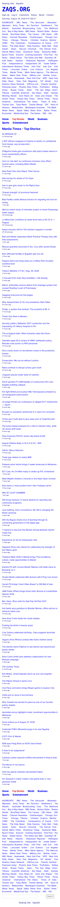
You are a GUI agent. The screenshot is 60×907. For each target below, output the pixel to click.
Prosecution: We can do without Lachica (20, 360)
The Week (51, 107)
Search (50, 896)
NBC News (7, 78)
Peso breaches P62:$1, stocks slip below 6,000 (23, 436)
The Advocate (37, 22)
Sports (5, 122)
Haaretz (19, 60)
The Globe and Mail (33, 57)
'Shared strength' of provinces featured (20, 192)
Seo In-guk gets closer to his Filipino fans (20, 185)
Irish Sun (47, 66)
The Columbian (18, 43)
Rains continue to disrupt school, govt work (21, 367)
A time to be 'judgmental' (13, 750)
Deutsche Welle (49, 52)
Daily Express (33, 46)
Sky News (36, 93)
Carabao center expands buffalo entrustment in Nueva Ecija (29, 757)
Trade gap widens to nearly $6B (16, 457)
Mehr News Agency (34, 72)
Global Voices (16, 57)
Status (34, 15)
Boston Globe (43, 31)
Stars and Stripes (43, 96)
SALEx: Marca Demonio (12, 450)
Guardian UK (50, 57)
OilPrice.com (32, 84)
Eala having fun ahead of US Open (17, 178)
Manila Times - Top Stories (21, 129)
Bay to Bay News (15, 31)
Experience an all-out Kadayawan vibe (19, 540)
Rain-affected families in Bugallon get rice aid (22, 254)
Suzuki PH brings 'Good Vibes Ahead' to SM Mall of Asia (27, 584)
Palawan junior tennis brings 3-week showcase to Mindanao (29, 464)
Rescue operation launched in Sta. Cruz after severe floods (29, 246)
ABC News (22, 22)
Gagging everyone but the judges (17, 295)
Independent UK (33, 63)
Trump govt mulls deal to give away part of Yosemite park (28, 419)
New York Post (33, 78)
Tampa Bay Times (25, 98)
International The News (26, 101)
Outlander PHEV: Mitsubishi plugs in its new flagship (25, 729)
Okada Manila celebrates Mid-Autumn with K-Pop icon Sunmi (29, 577)
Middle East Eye (21, 113)
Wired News (8, 110)
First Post (48, 54)
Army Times (18, 25)
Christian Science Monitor (43, 40)
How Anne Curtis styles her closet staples (21, 618)
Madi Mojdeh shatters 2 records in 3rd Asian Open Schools (29, 478)
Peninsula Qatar (9, 87)
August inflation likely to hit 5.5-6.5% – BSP (21, 443)
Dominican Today (31, 52)
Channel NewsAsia (18, 37)
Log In (14, 15)
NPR (45, 78)
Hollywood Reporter (35, 60)
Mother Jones (49, 75)
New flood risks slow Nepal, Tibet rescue (20, 171)
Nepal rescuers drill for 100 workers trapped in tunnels (27, 229)
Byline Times (50, 110)
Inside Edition (50, 63)
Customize (24, 15)
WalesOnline (17, 107)
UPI (46, 104)
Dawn (13, 49)
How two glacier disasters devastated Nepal (22, 772)
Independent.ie (16, 63)
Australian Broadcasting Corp (26, 28)
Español (19, 3)
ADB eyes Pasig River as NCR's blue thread (21, 743)
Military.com (35, 75)
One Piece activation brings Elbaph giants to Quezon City (28, 688)
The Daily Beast (17, 46)
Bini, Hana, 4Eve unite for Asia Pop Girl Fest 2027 (24, 601)
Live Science (36, 69)
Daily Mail (46, 46)
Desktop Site (8, 3)
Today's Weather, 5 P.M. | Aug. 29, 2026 (20, 271)
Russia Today (17, 90)
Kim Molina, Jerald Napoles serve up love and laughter (27, 674)
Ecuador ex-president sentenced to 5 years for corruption (28, 412)
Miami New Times (18, 75)
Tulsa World (21, 104)
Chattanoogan (36, 37)
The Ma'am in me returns (13, 764)
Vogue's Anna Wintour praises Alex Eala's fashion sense (27, 639)
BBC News (30, 31)
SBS (44, 113)
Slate (46, 93)
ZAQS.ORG (16, 9)
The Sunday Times (10, 666)
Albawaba (51, 22)
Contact (50, 15)
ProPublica (45, 87)
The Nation (35, 113)
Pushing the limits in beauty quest (17, 625)
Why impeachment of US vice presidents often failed (26, 302)
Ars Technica (33, 25)
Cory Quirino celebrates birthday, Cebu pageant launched (28, 632)
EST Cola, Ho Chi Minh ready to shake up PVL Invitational (28, 471)
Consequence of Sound (39, 43)
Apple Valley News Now (29, 110)
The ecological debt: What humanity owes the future (26, 333)
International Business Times (15, 66)
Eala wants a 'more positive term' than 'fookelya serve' (26, 485)
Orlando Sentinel (48, 84)
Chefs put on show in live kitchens (17, 695)
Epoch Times (8, 54)
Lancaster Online (19, 69)
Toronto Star (8, 104)
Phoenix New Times (28, 87)
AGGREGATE (7, 22)
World (31, 119)
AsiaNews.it (46, 25)
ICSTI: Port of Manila (11, 736)
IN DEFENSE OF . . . (11, 134)
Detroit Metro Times (11, 52)
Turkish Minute (36, 104)
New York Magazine (27, 81)
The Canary (33, 34)
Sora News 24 (26, 96)
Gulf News (7, 60)
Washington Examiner (35, 107)
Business (42, 119)
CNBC (5, 43)
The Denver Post (47, 49)
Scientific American (20, 93)
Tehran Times (43, 98)
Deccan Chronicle (27, 49)
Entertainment (20, 122)
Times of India (48, 101)
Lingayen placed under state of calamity (20, 374)
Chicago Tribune (19, 40)
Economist (6, 113)
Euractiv (19, 54)
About (41, 15)
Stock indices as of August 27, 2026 (18, 722)
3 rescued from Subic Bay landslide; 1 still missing (24, 278)
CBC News (46, 34)
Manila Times (16, 72)
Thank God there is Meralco (14, 316)
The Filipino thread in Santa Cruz (17, 681)
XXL (50, 113)
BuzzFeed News (18, 34)
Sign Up (5, 15)
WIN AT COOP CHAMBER (13, 492)
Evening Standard (34, 54)
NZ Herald (45, 81)
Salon (29, 90)
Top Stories (18, 119)
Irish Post (36, 66)
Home (5, 119)
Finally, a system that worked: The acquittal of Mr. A (25, 309)
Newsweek (19, 78)
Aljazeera (6, 25)
